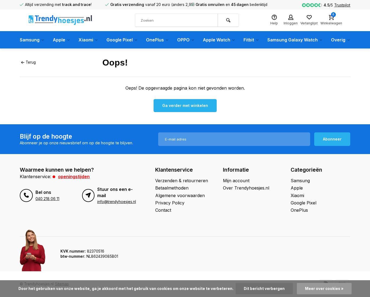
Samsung (30, 40)
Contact (163, 210)
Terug (31, 62)
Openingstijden (74, 176)
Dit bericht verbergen (264, 288)
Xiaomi (86, 40)
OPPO (183, 40)
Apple (59, 40)
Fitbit (249, 40)
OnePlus (155, 40)
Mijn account (236, 180)
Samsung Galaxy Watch (292, 40)
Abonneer (332, 139)
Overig (338, 40)
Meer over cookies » (324, 288)
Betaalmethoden (172, 188)
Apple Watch (216, 40)
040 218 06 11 (47, 199)
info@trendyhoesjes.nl (116, 202)
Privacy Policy (169, 202)
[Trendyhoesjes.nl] (60, 20)
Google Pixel (119, 40)
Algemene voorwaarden (180, 195)
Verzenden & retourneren (181, 180)
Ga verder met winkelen (185, 105)
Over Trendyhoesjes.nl (246, 188)
